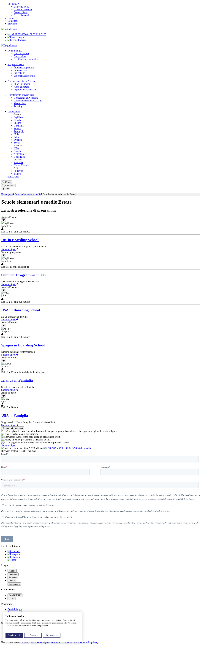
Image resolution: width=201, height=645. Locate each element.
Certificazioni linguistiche (26, 59)
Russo (12, 581)
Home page (7, 194)
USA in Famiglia (14, 415)
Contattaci (13, 20)
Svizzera (18, 139)
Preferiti (21, 40)
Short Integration (22, 84)
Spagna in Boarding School (23, 345)
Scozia (17, 142)
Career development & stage (28, 100)
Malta (16, 134)
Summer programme (24, 67)
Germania (19, 125)
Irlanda (17, 120)
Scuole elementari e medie (28, 194)
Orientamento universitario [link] (21, 95)
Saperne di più (8, 249)
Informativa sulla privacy (86, 642)
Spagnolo (13, 574)
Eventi (11, 18)
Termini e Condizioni (61, 642)
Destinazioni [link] (14, 111)
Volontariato (20, 103)
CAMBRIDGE (15, 595)
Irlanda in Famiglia (17, 380)
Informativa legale (40, 642)
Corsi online (20, 56)
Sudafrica (18, 171)
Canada (17, 151)
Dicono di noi (20, 12)
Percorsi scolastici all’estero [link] (21, 81)
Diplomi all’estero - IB (25, 89)
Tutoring (18, 106)
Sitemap (25, 642)
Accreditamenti (21, 15)
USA (16, 148)
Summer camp (21, 70)
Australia (18, 162)
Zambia (17, 173)
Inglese (12, 571)
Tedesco (12, 577)
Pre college (19, 73)
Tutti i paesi (13, 176)
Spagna (17, 122)
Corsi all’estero (21, 53)
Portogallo (19, 131)
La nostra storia (21, 6)
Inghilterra (19, 117)
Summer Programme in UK (23, 275)
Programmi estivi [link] (16, 64)
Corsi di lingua (15, 609)
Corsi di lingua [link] (15, 50)
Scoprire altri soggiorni (13, 428)
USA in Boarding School (20, 310)
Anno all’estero (21, 86)
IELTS (11, 598)
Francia (17, 128)
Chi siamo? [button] (13, 4)
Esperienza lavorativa (24, 75)
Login (20, 37)
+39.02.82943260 (37, 34)
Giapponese (14, 584)
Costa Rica (19, 156)
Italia (16, 137)
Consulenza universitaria (26, 97)
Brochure (12, 23)
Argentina (19, 154)
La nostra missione (23, 9)
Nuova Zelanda (21, 165)
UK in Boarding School (20, 240)
